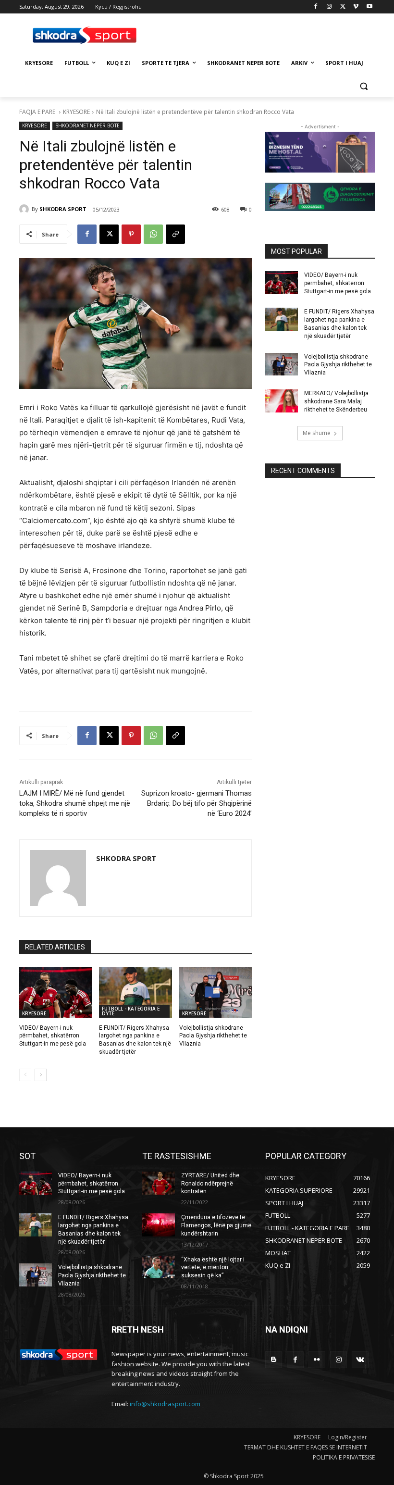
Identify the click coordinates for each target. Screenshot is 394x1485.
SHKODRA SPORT (62, 208)
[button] (363, 86)
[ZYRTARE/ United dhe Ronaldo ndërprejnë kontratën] (158, 1183)
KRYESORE (76, 112)
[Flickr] (316, 1359)
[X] (342, 6)
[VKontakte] (360, 1359)
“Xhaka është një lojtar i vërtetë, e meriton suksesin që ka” (213, 1267)
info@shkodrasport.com (165, 1403)
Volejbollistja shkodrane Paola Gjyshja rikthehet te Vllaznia (213, 1036)
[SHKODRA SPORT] (25, 209)
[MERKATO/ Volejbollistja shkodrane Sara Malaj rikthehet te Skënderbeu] (281, 400)
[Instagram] (329, 6)
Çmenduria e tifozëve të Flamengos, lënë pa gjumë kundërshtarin (216, 1225)
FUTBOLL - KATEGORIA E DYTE (131, 1011)
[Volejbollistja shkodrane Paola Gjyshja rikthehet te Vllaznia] (215, 992)
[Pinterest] (131, 234)
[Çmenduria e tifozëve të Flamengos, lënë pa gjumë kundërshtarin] (158, 1224)
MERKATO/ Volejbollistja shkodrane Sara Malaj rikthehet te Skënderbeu (336, 401)
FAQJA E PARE (38, 112)
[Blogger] (273, 1359)
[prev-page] (25, 1075)
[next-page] (41, 1075)
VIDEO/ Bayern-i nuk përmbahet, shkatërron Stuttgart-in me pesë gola (52, 1036)
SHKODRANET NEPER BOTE (87, 125)
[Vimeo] (355, 6)
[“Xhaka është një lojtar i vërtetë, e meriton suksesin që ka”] (158, 1267)
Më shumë (317, 433)
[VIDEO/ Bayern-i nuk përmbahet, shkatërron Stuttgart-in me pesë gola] (55, 992)
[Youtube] (369, 6)
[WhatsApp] (153, 234)
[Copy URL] (175, 234)
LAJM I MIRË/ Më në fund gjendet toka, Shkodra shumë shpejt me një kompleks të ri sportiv (74, 803)
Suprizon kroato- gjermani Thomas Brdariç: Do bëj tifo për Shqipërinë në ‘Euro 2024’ (196, 803)
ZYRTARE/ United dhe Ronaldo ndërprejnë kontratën (210, 1183)
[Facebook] (315, 6)
